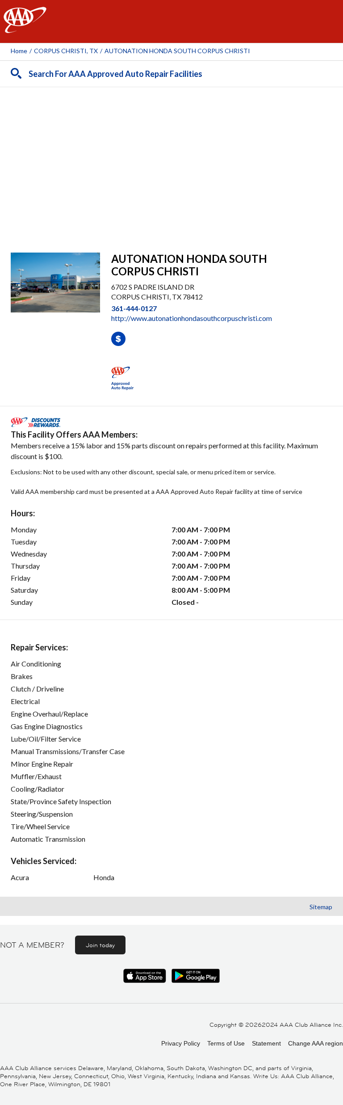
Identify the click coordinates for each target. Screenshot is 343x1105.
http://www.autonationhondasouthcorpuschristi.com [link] (191, 318)
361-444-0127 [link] (134, 308)
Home (19, 51)
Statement (266, 1043)
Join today (100, 945)
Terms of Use (226, 1043)
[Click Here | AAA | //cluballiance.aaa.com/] (25, 27)
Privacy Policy (180, 1043)
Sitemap (321, 907)
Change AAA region (315, 1043)
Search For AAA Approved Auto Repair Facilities (115, 74)
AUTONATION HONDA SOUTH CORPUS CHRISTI (177, 51)
